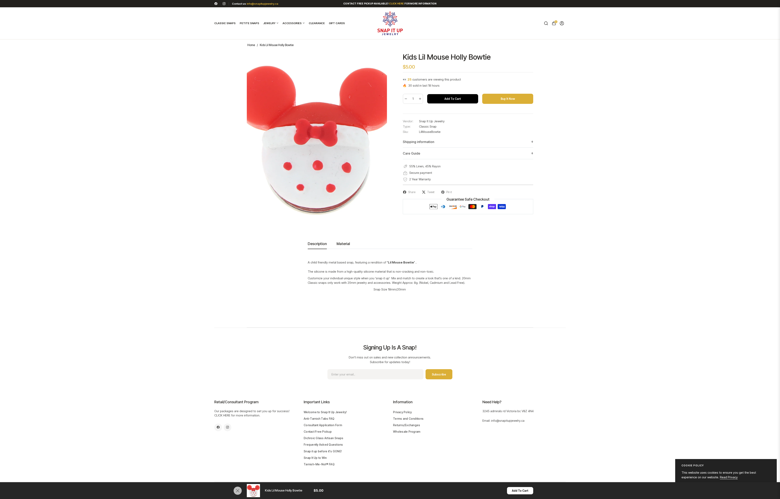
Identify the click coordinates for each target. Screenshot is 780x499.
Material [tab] (343, 244)
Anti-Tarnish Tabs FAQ (319, 418)
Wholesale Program (406, 431)
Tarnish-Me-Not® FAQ (319, 464)
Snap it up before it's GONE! (323, 451)
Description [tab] (317, 244)
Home (251, 45)
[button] (546, 23)
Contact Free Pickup (318, 431)
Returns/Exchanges (406, 425)
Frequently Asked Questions (323, 444)
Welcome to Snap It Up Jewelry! (325, 412)
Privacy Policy (402, 412)
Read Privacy (729, 477)
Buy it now (508, 98)
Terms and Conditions (408, 418)
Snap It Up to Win (315, 457)
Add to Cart (520, 490)
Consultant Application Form (323, 425)
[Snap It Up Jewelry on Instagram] (224, 3)
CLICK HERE (222, 415)
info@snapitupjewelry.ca (262, 3)
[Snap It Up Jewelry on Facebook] (216, 3)
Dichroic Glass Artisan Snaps (323, 438)
